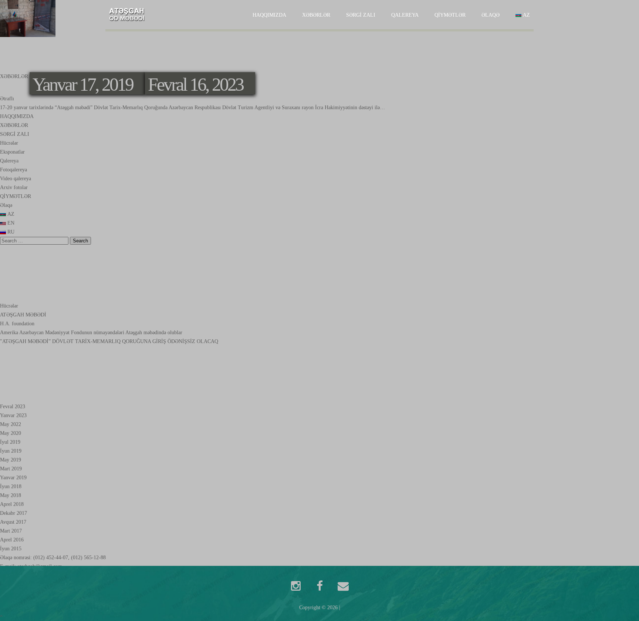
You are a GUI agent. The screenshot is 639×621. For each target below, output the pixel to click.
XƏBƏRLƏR (316, 15)
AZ (525, 15)
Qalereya (405, 15)
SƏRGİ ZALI (360, 15)
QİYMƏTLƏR (450, 15)
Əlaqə (490, 15)
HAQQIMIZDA (269, 15)
